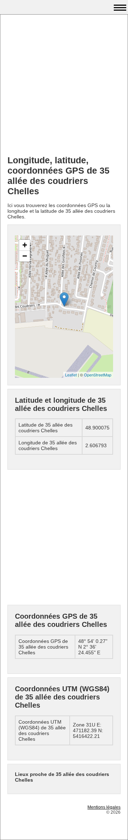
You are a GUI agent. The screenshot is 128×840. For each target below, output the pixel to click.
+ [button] (24, 245)
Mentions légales (104, 807)
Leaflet (71, 374)
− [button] (24, 256)
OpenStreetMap (97, 374)
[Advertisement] (64, 86)
